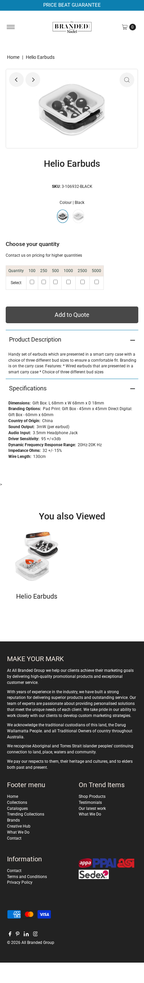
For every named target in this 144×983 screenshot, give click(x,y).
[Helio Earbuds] (37, 556)
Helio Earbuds (36, 596)
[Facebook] (10, 935)
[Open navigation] (11, 27)
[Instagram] (35, 935)
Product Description (35, 339)
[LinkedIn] (26, 935)
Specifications (28, 388)
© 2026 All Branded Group (30, 942)
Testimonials (90, 802)
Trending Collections (25, 814)
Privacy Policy (19, 882)
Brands (13, 820)
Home (13, 57)
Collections (17, 802)
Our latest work (92, 808)
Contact (14, 838)
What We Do (18, 832)
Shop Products (92, 796)
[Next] (32, 79)
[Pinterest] (17, 935)
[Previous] (16, 79)
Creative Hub (18, 826)
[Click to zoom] (127, 80)
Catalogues (17, 808)
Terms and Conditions (27, 876)
